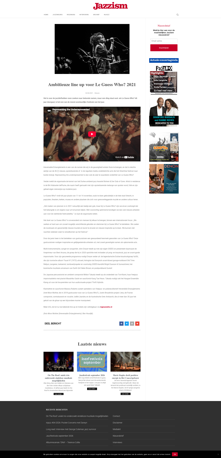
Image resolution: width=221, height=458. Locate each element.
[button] (121, 324)
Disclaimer (117, 422)
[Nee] (218, 454)
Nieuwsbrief (118, 436)
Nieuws (97, 93)
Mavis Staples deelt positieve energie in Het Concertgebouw (125, 376)
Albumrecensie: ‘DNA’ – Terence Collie (63, 442)
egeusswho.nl (106, 307)
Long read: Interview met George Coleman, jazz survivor (71, 429)
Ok (175, 454)
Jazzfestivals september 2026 (92, 375)
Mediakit (117, 429)
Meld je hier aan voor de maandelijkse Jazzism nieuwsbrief (164, 32)
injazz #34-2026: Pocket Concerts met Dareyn (66, 422)
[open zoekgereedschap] (178, 15)
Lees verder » (58, 394)
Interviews (117, 442)
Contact (116, 416)
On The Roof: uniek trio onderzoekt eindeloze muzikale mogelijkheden (58, 378)
